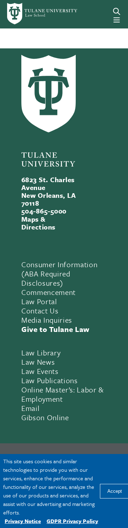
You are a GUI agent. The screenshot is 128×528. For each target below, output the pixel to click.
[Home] (30, 14)
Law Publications (49, 380)
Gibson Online (45, 417)
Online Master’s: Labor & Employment (62, 394)
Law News (38, 362)
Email (30, 408)
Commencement (48, 292)
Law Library (40, 352)
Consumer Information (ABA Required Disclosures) (59, 273)
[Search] (116, 11)
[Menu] (116, 20)
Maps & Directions (38, 223)
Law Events (40, 371)
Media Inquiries (46, 320)
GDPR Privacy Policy (72, 521)
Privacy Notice (23, 521)
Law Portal (39, 301)
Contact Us (40, 310)
